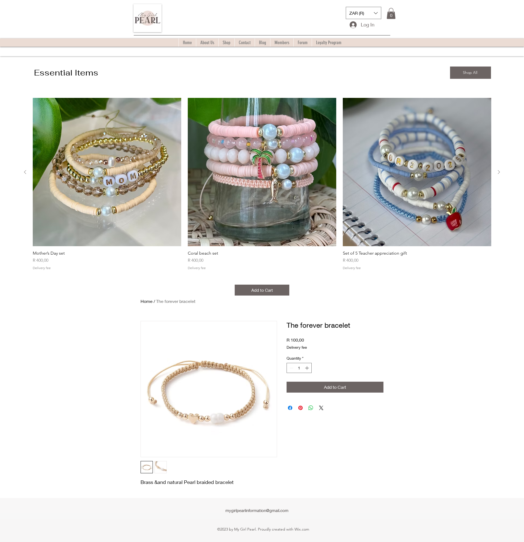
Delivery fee (42, 268)
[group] (262, 184)
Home (147, 301)
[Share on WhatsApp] (311, 408)
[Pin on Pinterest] (300, 408)
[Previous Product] (25, 172)
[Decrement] (290, 368)
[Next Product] (499, 172)
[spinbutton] (299, 368)
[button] (363, 13)
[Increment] (307, 368)
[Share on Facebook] (290, 408)
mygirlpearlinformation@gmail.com (256, 510)
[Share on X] (321, 408)
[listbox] (363, 13)
